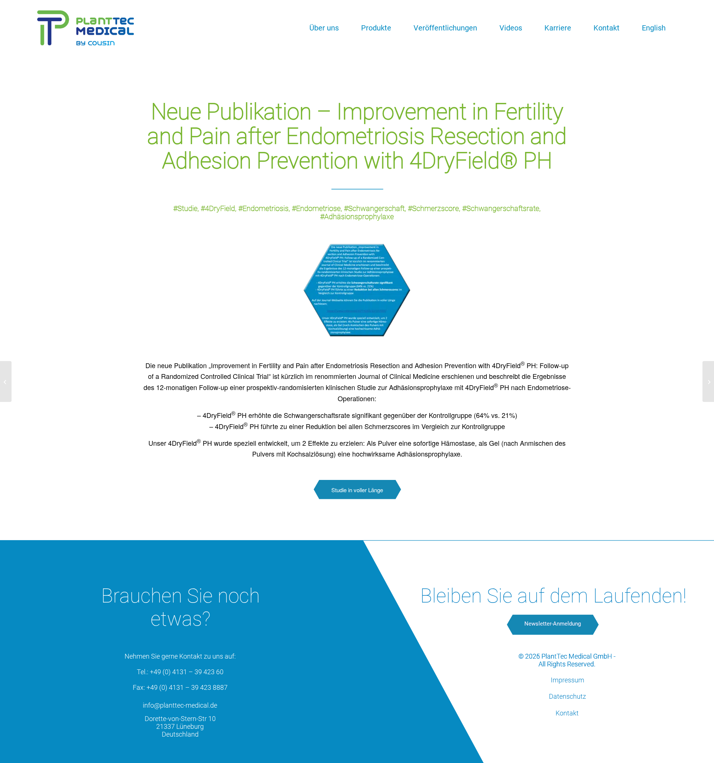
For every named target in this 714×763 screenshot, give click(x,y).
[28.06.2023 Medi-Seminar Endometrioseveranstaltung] (6, 381)
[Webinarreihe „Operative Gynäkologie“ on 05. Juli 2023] (708, 381)
